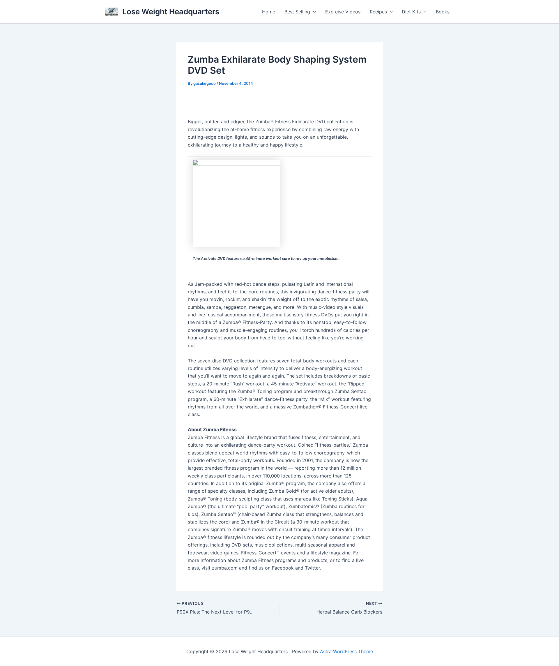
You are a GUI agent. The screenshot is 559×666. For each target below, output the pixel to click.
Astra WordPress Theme (346, 651)
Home (268, 12)
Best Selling (297, 12)
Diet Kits (411, 12)
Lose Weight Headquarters (170, 11)
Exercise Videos (342, 12)
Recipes (378, 12)
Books (443, 12)
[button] (313, 11)
